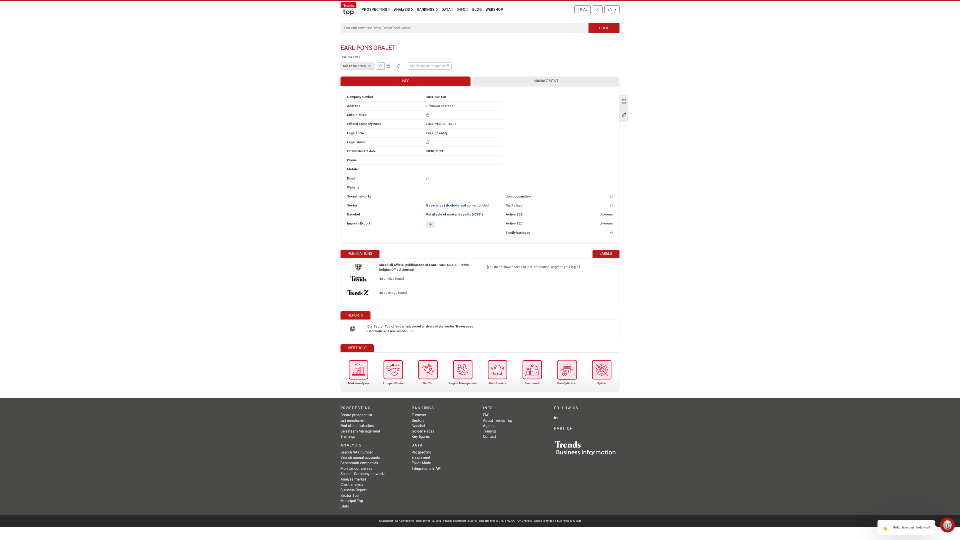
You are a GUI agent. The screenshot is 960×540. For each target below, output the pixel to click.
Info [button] (461, 10)
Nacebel (418, 426)
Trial (583, 10)
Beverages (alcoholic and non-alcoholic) (458, 205)
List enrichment (353, 420)
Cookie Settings (543, 520)
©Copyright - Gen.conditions (396, 520)
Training (489, 431)
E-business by (568, 520)
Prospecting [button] (374, 10)
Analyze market (353, 479)
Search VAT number (356, 452)
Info (406, 81)
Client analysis (351, 484)
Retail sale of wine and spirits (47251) (454, 214)
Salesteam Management (360, 431)
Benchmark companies (359, 463)
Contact (489, 436)
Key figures (421, 436)
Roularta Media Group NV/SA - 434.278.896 (505, 520)
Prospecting (421, 452)
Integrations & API (426, 468)
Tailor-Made (421, 463)
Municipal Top (351, 501)
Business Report (353, 490)
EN (610, 10)
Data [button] (446, 10)
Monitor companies (356, 468)
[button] (430, 224)
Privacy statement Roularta (460, 520)
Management (546, 81)
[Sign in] (597, 9)
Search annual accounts (360, 458)
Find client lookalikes (357, 426)
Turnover (419, 415)
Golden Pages (423, 431)
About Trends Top (497, 420)
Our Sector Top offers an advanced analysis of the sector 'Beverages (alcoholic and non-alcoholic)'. (420, 328)
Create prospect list (356, 415)
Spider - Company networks (363, 474)
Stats (344, 506)
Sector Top (349, 496)
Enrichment (421, 458)
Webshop (494, 10)
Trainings (347, 436)
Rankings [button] (425, 10)
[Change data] (624, 115)
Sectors (418, 420)
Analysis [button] (402, 10)
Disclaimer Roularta (428, 520)
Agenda (489, 426)
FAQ (486, 415)
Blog (477, 10)
